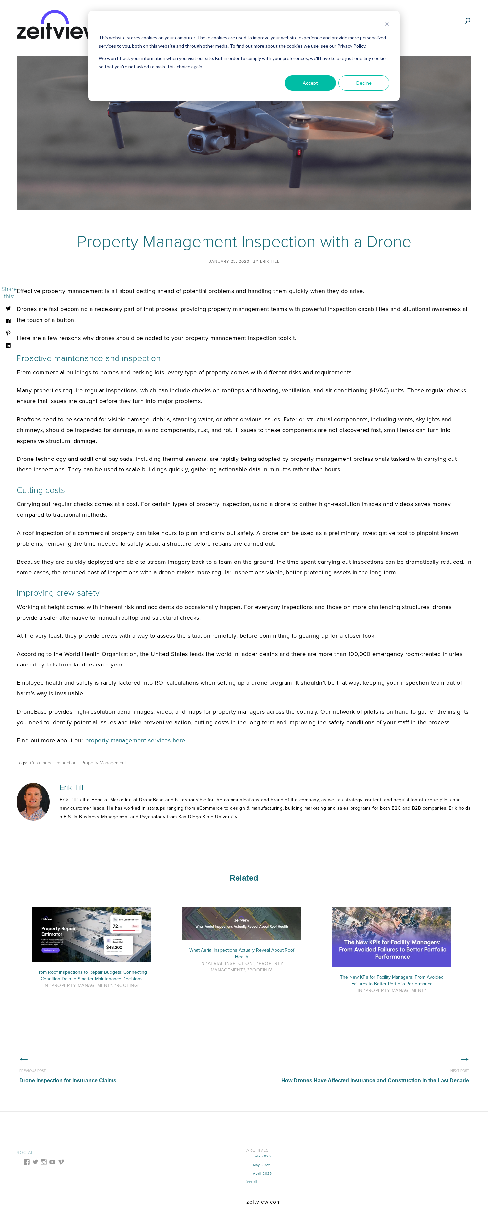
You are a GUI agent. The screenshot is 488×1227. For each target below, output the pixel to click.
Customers (40, 763)
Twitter (82, 832)
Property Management (103, 763)
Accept (310, 83)
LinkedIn (73, 832)
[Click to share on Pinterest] (8, 332)
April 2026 (262, 1174)
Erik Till (269, 261)
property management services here (135, 740)
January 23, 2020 (229, 261)
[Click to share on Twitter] (8, 308)
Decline (364, 83)
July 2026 (262, 1156)
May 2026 (262, 1165)
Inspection (66, 763)
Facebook (64, 832)
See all (251, 1181)
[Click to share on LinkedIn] (8, 345)
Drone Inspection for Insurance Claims (67, 1076)
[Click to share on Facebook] (8, 320)
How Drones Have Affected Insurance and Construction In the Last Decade (375, 1076)
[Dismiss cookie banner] (387, 25)
